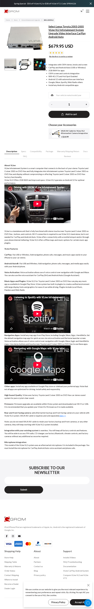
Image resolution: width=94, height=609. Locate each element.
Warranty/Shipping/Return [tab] (68, 151)
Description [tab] (11, 151)
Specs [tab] (23, 151)
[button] (42, 39)
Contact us (38, 566)
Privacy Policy (58, 602)
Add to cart (71, 114)
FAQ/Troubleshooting (72, 562)
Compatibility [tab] (36, 151)
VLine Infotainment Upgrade (30, 20)
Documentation (69, 566)
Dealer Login (9, 588)
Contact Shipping (11, 575)
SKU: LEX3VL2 (48, 20)
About (36, 557)
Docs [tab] (85, 151)
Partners (37, 562)
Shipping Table (10, 562)
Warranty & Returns (12, 566)
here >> (62, 415)
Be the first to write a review (61, 56)
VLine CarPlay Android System (76, 571)
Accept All (80, 602)
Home (8, 20)
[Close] (91, 3)
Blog (36, 571)
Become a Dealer (11, 584)
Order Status (9, 571)
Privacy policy (40, 575)
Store (16, 20)
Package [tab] (49, 151)
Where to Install (11, 579)
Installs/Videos (69, 557)
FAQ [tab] (25, 156)
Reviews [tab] (67, 156)
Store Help (8, 557)
